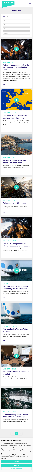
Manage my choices (16, 468)
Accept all (16, 461)
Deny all (16, 465)
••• (4, 84)
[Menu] (30, 3)
